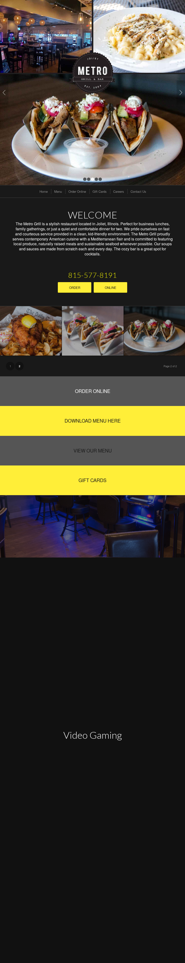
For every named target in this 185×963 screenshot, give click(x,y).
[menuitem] (43, 191)
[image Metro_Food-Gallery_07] (31, 331)
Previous (4, 92)
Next (181, 92)
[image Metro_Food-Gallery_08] (93, 331)
